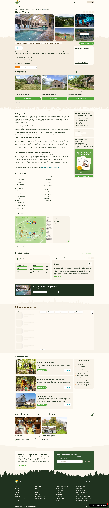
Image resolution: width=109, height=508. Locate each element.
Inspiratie (59, 43)
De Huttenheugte (60, 498)
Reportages (18, 496)
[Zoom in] (92, 312)
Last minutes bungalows (82, 500)
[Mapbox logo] (42, 349)
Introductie (18, 43)
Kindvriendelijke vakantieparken (83, 498)
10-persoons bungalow (75, 94)
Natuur (44, 311)
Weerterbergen (59, 494)
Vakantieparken (21, 9)
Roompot (37, 488)
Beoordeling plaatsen (86, 253)
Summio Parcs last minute (83, 377)
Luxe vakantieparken (81, 490)
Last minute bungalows (82, 366)
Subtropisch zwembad (81, 492)
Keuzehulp (90, 2)
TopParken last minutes (82, 375)
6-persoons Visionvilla (22, 94)
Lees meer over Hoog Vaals (22, 63)
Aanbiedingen (53, 43)
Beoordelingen (39, 43)
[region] (66, 330)
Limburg (32, 9)
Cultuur (51, 311)
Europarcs (37, 492)
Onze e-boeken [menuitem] (53, 6)
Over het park (32, 43)
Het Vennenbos (59, 488)
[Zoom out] (92, 313)
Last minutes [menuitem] (28, 6)
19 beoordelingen (79, 12)
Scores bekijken (58, 276)
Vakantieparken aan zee (81, 494)
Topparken (37, 490)
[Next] (92, 258)
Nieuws (17, 494)
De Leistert (58, 500)
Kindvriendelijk (78, 133)
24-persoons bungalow (49, 94)
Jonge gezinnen (78, 135)
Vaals (43, 9)
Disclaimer (17, 490)
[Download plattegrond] (34, 229)
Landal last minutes (82, 373)
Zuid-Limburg (38, 9)
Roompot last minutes (82, 380)
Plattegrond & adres (20, 213)
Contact (17, 500)
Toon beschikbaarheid (86, 43)
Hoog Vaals (58, 492)
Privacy (17, 488)
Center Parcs (38, 494)
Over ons (17, 492)
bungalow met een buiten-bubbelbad (50, 167)
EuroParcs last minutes (82, 371)
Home (16, 9)
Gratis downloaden (83, 176)
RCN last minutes (81, 369)
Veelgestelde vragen (20, 246)
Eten (58, 311)
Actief (72, 311)
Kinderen (80, 311)
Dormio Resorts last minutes (84, 379)
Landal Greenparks (40, 496)
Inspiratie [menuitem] (45, 6)
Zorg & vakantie (79, 488)
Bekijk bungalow (27, 98)
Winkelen (65, 311)
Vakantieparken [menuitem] (19, 6)
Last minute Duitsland (82, 368)
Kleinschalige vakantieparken (83, 496)
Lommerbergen (59, 496)
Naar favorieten (52, 292)
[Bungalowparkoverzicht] (21, 2)
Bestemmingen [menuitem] (38, 6)
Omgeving (46, 43)
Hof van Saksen (59, 490)
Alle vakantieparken (40, 498)
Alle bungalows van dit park (84, 72)
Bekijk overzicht (22, 465)
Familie (84, 133)
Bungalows (25, 43)
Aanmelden (87, 461)
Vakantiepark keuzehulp (83, 382)
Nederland (28, 9)
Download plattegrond (60, 240)
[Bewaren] (92, 12)
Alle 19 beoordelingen (81, 62)
